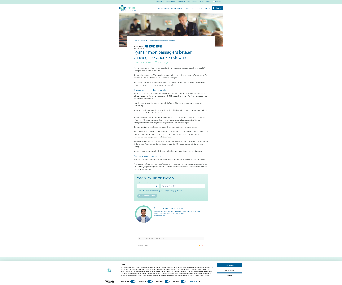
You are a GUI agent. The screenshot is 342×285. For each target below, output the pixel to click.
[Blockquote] (154, 238)
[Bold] (139, 238)
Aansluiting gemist (192, 1)
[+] (164, 238)
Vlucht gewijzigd (181, 1)
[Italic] (142, 238)
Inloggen (218, 8)
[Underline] (144, 238)
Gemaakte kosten (170, 1)
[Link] (159, 238)
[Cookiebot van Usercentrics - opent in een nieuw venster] (109, 281)
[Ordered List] (149, 238)
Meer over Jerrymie (159, 215)
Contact (208, 1)
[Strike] (147, 238)
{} (161, 238)
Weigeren (229, 275)
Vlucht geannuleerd (177, 8)
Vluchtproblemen (159, 1)
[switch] (150, 281)
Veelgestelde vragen (203, 8)
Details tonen (193, 281)
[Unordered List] (152, 238)
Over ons (201, 1)
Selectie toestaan (229, 270)
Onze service (190, 8)
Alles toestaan (229, 265)
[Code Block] (157, 238)
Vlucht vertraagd (163, 8)
